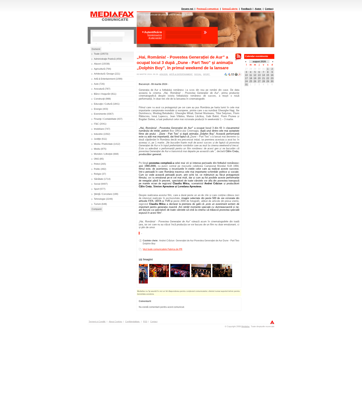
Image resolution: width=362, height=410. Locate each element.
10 (246, 75)
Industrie (98, 134)
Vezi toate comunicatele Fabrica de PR (162, 249)
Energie (98, 109)
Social (97, 184)
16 (272, 75)
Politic (97, 169)
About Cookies (115, 321)
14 (263, 75)
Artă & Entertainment (104, 79)
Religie (97, 174)
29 (255, 69)
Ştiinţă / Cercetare (103, 194)
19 (255, 78)
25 (250, 81)
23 (272, 78)
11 (250, 75)
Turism (97, 204)
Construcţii (99, 99)
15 (267, 75)
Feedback (246, 9)
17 (246, 78)
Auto (96, 84)
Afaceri (97, 63)
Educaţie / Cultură (103, 104)
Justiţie (97, 139)
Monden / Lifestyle (103, 154)
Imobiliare (99, 129)
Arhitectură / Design (104, 73)
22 (267, 78)
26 (255, 81)
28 (250, 69)
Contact (269, 9)
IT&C (96, 124)
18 (250, 78)
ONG (96, 159)
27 (246, 69)
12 (255, 75)
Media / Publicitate (103, 144)
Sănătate (98, 179)
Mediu (97, 149)
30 (259, 69)
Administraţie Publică (105, 59)
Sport (96, 189)
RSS (145, 321)
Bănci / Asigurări (102, 94)
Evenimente (100, 114)
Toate (97, 54)
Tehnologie (99, 199)
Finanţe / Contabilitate (105, 119)
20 (259, 78)
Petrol (97, 164)
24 (246, 81)
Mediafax (245, 326)
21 (263, 78)
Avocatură (99, 89)
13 (259, 75)
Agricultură (99, 69)
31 (263, 69)
